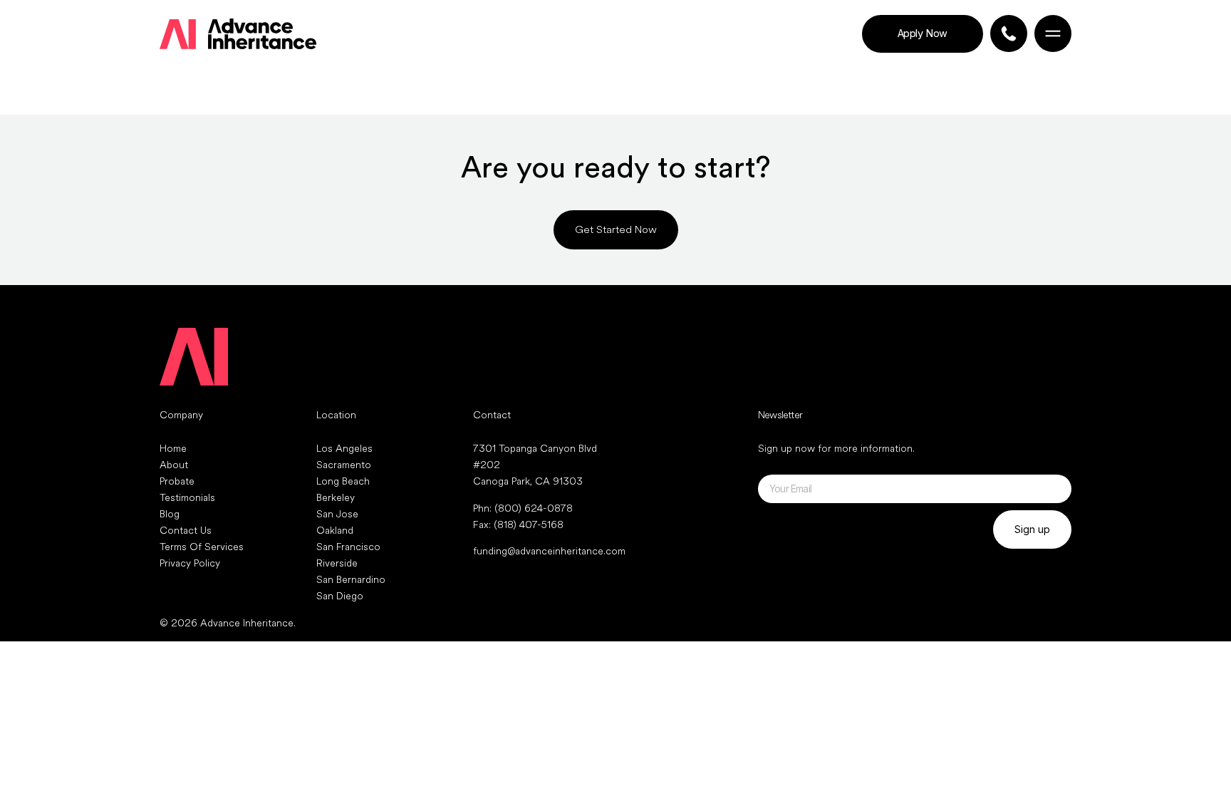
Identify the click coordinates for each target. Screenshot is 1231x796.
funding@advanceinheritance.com (549, 551)
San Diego (339, 596)
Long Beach (343, 481)
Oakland (334, 530)
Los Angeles (344, 448)
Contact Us (186, 530)
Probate (177, 481)
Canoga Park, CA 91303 (528, 481)
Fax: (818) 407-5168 (518, 525)
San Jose (337, 514)
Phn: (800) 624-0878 (523, 508)
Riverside (337, 563)
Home (173, 448)
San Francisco (348, 547)
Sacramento (343, 465)
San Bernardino (350, 579)
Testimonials (187, 498)
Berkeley (335, 498)
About (174, 465)
